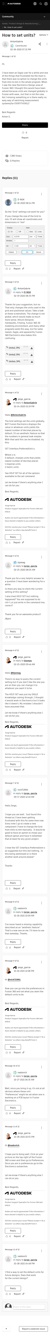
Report (25, 137)
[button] (47, 44)
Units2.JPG (14, 354)
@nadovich (13, 1145)
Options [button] (42, 35)
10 (14, 1065)
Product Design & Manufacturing (23, 23)
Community (8, 16)
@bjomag (16, 672)
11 (14, 1126)
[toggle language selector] (35, 4)
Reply (25, 125)
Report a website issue (33, 1328)
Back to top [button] (6, 1328)
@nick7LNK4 (14, 979)
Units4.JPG (14, 361)
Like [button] (23, 132)
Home (4, 23)
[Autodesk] (14, 4)
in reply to (22, 292)
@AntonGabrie (18, 415)
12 (14, 1249)
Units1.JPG (14, 347)
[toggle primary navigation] (5, 3)
